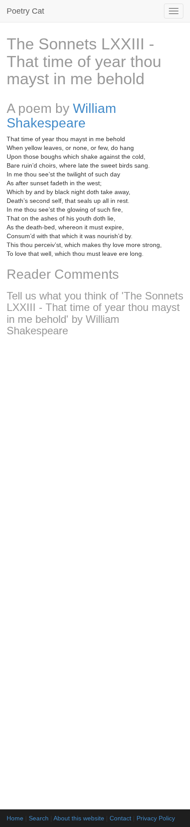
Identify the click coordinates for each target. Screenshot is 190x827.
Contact (120, 818)
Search (39, 818)
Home (15, 818)
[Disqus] (95, 460)
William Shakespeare (61, 115)
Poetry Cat (25, 11)
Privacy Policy (156, 818)
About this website (78, 818)
